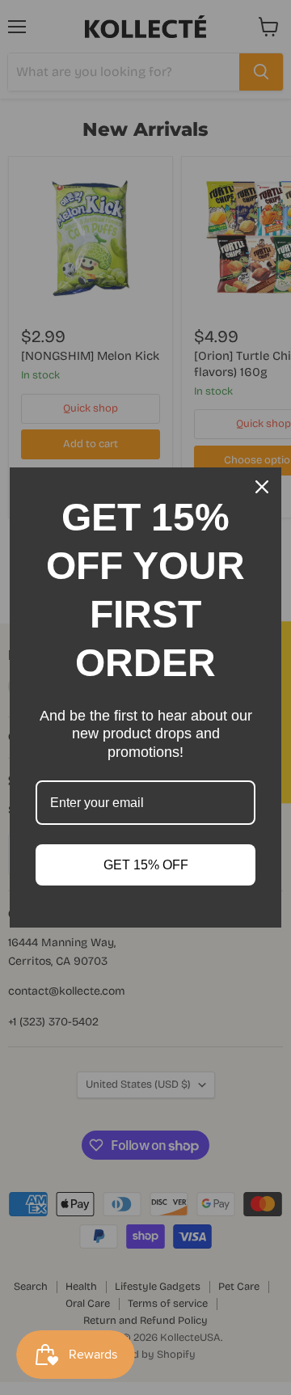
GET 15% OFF (145, 865)
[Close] (261, 486)
